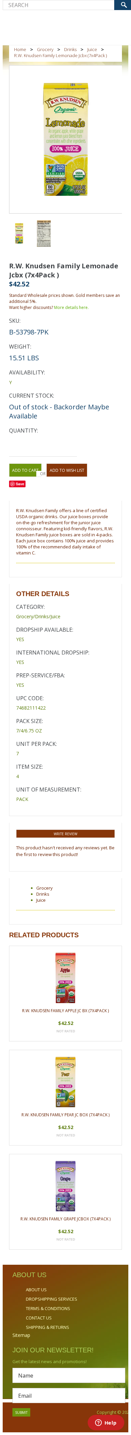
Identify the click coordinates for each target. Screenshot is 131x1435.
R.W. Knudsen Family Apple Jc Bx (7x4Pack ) (65, 1011)
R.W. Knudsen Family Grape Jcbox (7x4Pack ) (65, 1219)
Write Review (65, 834)
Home (20, 49)
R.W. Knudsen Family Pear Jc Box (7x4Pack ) (65, 1115)
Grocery (45, 49)
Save (20, 483)
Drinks (70, 49)
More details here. (71, 307)
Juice (92, 49)
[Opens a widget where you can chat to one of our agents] (105, 1423)
